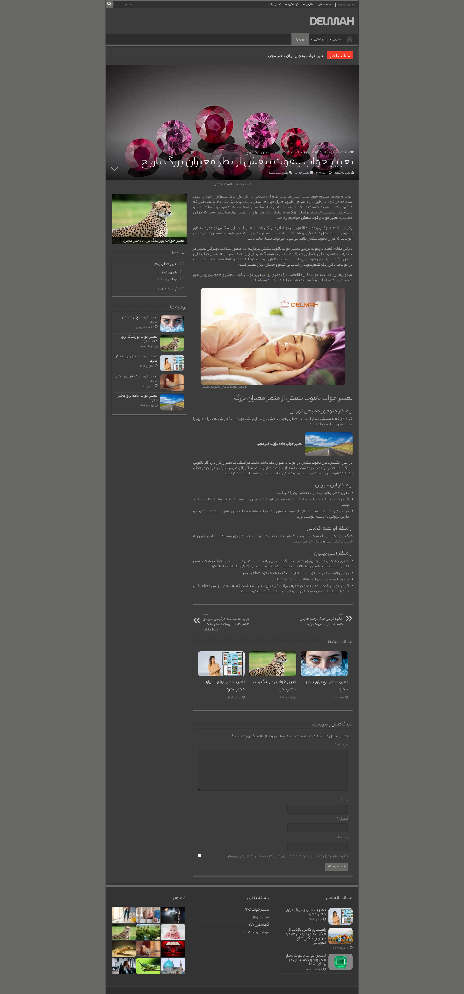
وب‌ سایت (341, 838)
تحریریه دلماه (342, 172)
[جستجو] (109, 4)
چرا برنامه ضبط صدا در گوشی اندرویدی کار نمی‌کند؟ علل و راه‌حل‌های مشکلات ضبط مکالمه (226, 622)
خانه (346, 153)
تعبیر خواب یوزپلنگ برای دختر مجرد (153, 241)
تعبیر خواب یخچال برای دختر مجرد (296, 55)
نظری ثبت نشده (278, 172)
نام (344, 800)
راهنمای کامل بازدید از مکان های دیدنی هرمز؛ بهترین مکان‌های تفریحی (306, 936)
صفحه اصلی (324, 4)
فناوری (309, 4)
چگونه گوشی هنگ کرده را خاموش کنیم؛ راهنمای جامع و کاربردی (321, 619)
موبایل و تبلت (167, 280)
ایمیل (342, 819)
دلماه (272, 281)
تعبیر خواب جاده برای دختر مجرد (138, 398)
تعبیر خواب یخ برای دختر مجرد (140, 319)
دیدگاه (341, 745)
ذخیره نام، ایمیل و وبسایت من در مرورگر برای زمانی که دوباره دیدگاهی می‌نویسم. (287, 856)
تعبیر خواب (275, 4)
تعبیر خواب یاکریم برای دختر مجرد (137, 378)
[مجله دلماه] (332, 21)
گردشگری (293, 4)
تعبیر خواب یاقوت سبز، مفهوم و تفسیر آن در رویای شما (306, 960)
